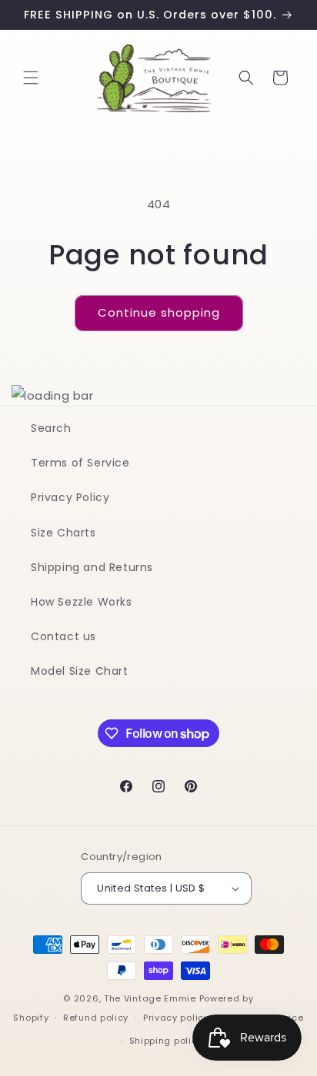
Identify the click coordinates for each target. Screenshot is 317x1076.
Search (51, 428)
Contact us (63, 636)
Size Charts (63, 532)
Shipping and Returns (92, 567)
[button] (31, 78)
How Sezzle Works (81, 601)
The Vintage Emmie (150, 998)
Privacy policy (176, 1017)
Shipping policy (166, 1040)
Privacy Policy (70, 497)
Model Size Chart (79, 671)
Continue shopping (159, 312)
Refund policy (95, 1017)
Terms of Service (80, 462)
